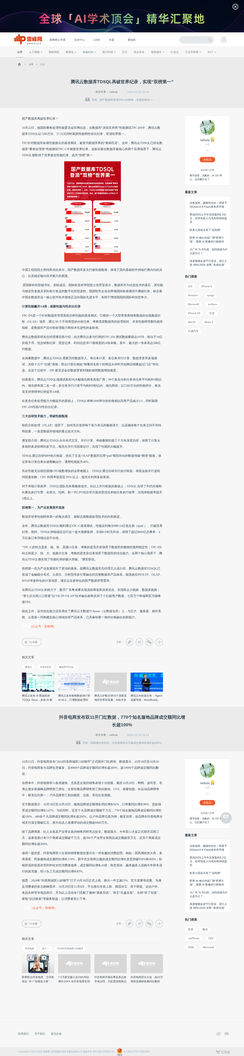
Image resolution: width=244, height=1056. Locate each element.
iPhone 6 (206, 286)
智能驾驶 (54, 52)
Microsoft (193, 304)
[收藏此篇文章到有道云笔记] (129, 642)
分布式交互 (45, 667)
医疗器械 (100, 59)
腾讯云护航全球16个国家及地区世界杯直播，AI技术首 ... (110, 700)
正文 (42, 64)
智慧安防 (122, 59)
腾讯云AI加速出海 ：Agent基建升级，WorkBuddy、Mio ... (146, 700)
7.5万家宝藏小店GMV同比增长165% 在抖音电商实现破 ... (74, 981)
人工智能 (34, 52)
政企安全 (139, 52)
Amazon (193, 295)
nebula (113, 91)
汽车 (211, 938)
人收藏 (33, 642)
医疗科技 (107, 52)
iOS (190, 286)
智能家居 (227, 59)
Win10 (192, 322)
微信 (205, 929)
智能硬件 (205, 59)
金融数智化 (57, 59)
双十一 (45, 948)
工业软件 (170, 59)
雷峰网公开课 (57, 39)
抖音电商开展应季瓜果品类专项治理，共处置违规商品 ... (110, 981)
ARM (191, 947)
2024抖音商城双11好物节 (70, 948)
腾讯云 (28, 667)
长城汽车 (193, 331)
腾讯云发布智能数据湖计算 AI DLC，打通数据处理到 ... (74, 700)
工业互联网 (191, 52)
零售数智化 (43, 59)
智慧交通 (145, 59)
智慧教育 (134, 59)
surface (212, 304)
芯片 (124, 52)
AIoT (210, 52)
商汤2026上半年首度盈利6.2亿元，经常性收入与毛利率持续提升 (208, 218)
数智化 (70, 52)
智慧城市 (156, 52)
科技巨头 (72, 59)
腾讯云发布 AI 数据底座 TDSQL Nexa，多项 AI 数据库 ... (37, 700)
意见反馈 (56, 1033)
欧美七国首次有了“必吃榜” (205, 229)
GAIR (97, 39)
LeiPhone (193, 938)
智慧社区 (157, 59)
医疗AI (80, 59)
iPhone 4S (194, 313)
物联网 (195, 59)
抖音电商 (29, 948)
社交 (212, 313)
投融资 (90, 59)
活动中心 (79, 39)
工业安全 (182, 59)
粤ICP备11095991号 (103, 1051)
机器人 (216, 59)
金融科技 (88, 52)
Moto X (209, 322)
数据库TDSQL (66, 667)
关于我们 (40, 1033)
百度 (190, 929)
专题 (111, 39)
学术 (31, 59)
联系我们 (23, 1033)
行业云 (175, 52)
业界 (19, 52)
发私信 (207, 159)
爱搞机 (132, 39)
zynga (210, 295)
